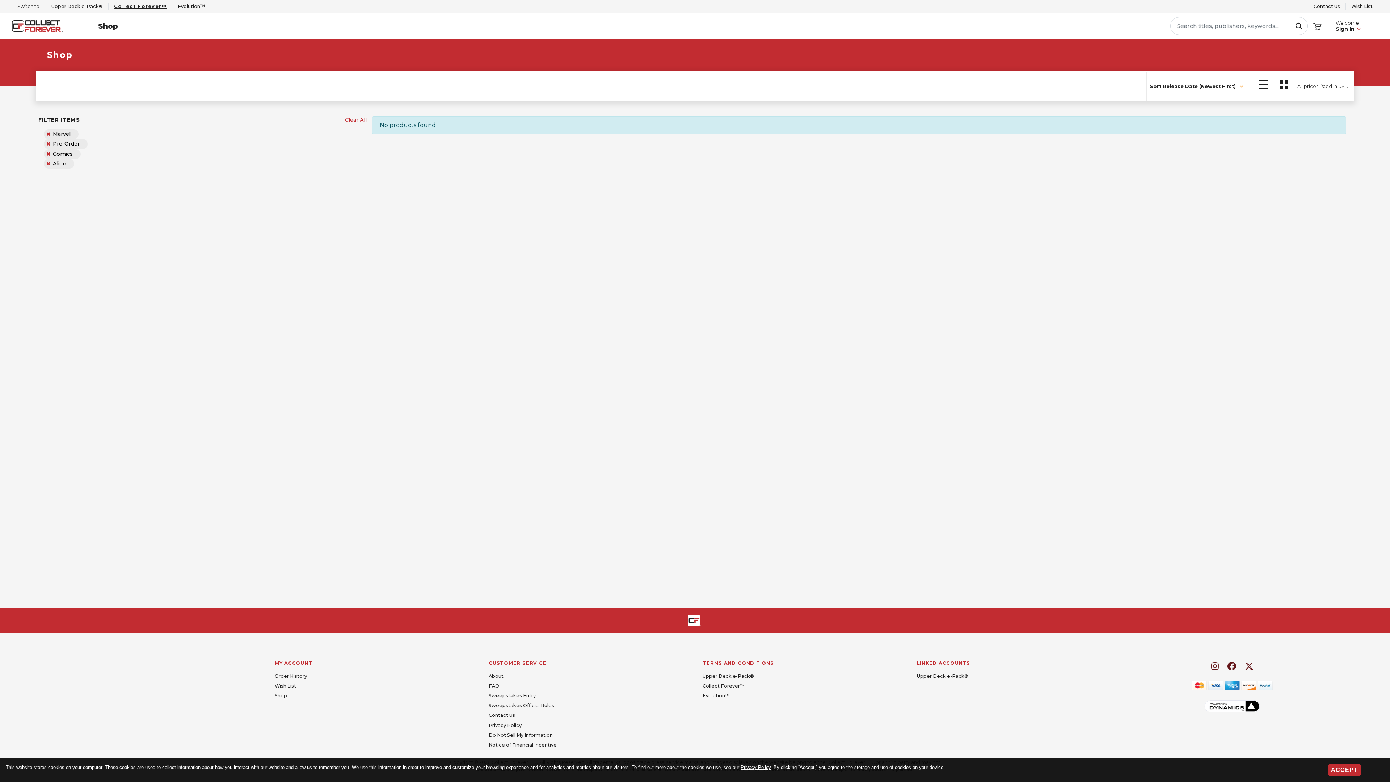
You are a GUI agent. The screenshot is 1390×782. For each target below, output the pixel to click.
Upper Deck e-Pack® (728, 676)
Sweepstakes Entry (512, 695)
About (496, 676)
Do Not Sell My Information (521, 735)
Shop (108, 26)
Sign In (1345, 29)
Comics (63, 154)
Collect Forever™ (724, 686)
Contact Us (1327, 6)
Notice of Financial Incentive (523, 745)
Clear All (356, 120)
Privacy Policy (756, 767)
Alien (59, 163)
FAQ (494, 686)
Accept (1344, 770)
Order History (291, 676)
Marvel (62, 134)
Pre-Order (66, 143)
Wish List (1362, 6)
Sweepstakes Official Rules (521, 705)
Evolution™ (716, 695)
